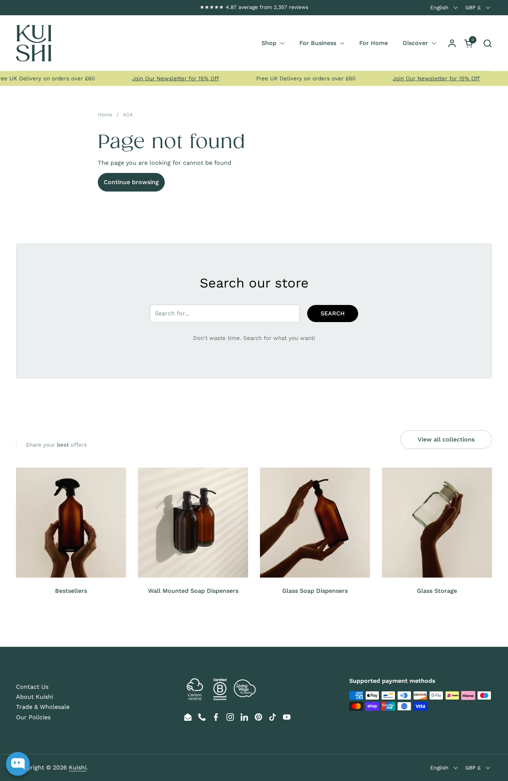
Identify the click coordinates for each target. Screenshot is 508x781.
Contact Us (32, 686)
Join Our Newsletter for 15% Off (166, 78)
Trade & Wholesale (43, 706)
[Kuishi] (34, 43)
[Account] (452, 43)
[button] (487, 43)
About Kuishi (34, 696)
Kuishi (77, 767)
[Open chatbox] (18, 764)
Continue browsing (131, 182)
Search (333, 313)
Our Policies (33, 717)
